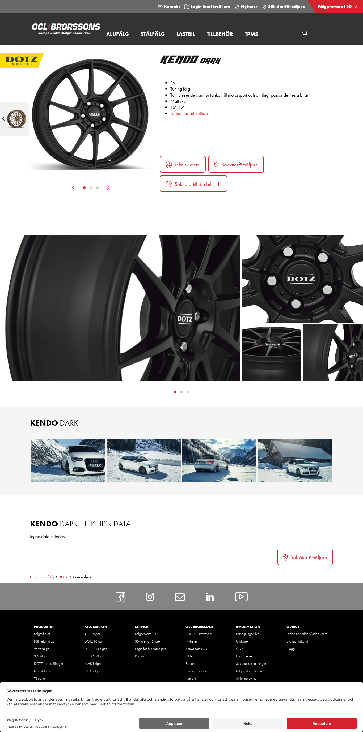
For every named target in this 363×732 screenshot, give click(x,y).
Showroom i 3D (196, 648)
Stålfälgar (41, 656)
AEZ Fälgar (92, 633)
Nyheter (249, 6)
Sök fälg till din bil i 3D (198, 184)
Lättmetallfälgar (45, 641)
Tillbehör (40, 678)
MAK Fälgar (93, 663)
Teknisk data (187, 164)
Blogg (290, 648)
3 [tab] (97, 187)
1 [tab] (84, 187)
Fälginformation (196, 671)
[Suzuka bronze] (14, 118)
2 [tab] (91, 187)
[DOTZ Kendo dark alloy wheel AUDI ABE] (219, 460)
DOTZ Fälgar (94, 641)
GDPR (240, 648)
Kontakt (172, 6)
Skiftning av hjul (246, 678)
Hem (33, 577)
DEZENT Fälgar (96, 648)
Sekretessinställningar (251, 663)
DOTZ (63, 577)
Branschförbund (297, 641)
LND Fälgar (93, 671)
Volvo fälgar (42, 648)
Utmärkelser (244, 656)
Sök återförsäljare (286, 6)
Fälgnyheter (42, 633)
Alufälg (48, 577)
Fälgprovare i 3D (335, 6)
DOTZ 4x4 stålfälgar (48, 663)
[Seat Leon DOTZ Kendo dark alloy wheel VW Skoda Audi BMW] (144, 460)
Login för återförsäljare (151, 648)
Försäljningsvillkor (248, 633)
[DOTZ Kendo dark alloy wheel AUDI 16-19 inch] (68, 460)
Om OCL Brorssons (198, 633)
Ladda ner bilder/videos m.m (306, 633)
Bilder (189, 656)
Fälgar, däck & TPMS (250, 671)
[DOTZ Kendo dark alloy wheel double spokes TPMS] (294, 460)
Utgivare (242, 641)
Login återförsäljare (210, 6)
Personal (191, 663)
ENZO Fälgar (94, 656)
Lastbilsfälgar (43, 671)
